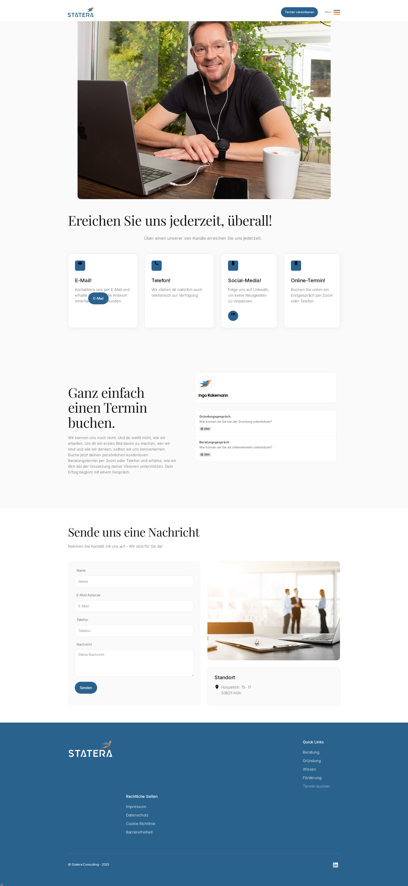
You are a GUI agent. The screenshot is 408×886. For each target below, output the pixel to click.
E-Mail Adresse (88, 595)
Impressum (136, 806)
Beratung (311, 752)
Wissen (309, 769)
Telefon (82, 620)
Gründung (312, 760)
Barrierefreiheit (139, 832)
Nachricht (84, 644)
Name (81, 570)
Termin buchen (316, 786)
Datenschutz (137, 815)
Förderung (312, 777)
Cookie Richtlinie (140, 823)
